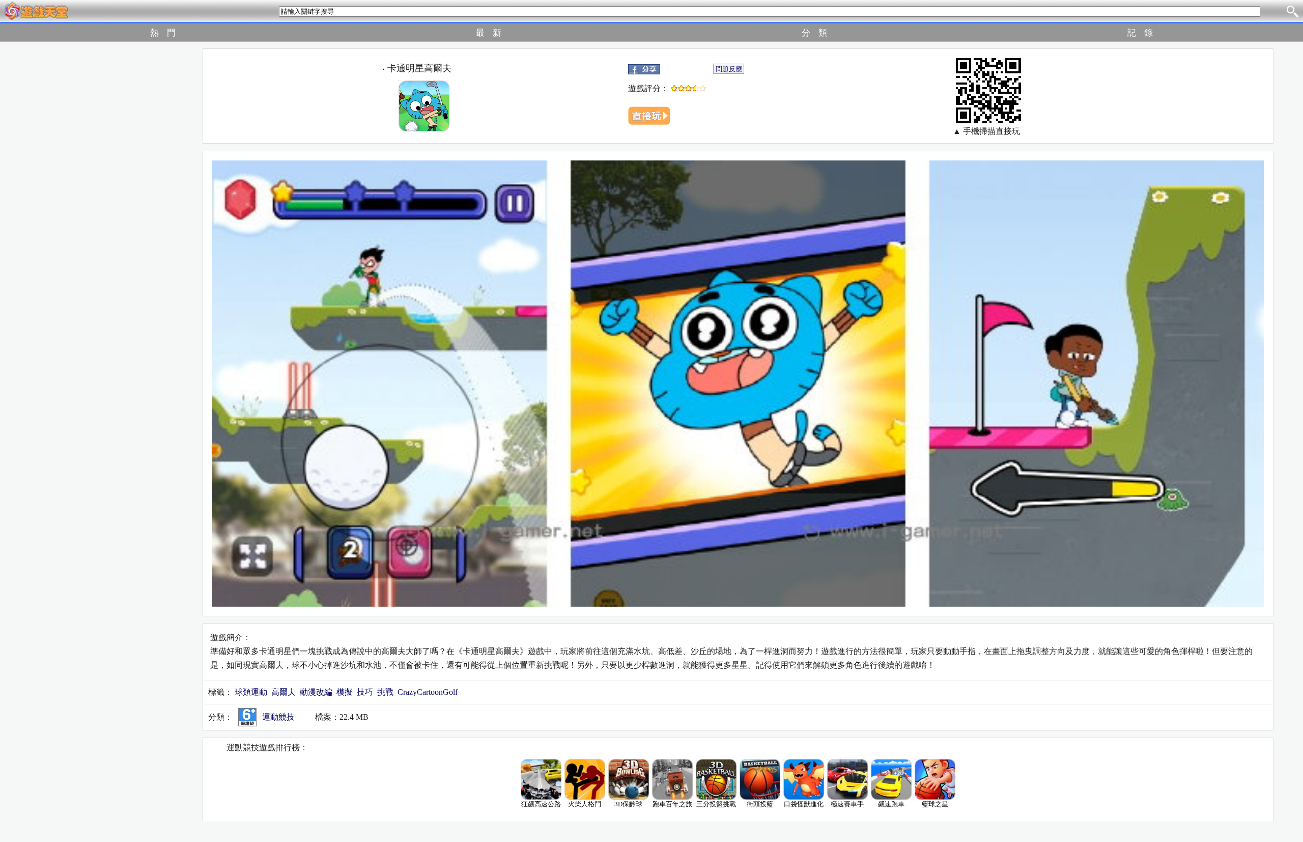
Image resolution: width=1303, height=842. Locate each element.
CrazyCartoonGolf (428, 692)
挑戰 (385, 692)
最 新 (488, 33)
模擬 (344, 692)
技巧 (365, 692)
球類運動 (251, 692)
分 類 (814, 33)
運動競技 (278, 717)
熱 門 (163, 33)
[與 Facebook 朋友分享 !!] (644, 68)
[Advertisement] (87, 201)
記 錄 (1140, 33)
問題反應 (729, 69)
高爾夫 (283, 692)
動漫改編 (316, 692)
